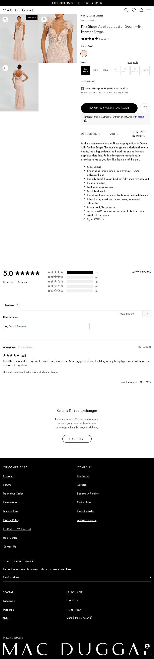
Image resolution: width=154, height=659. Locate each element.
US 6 (105, 70)
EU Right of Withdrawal (17, 529)
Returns (7, 485)
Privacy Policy (11, 520)
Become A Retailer (87, 493)
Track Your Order (13, 493)
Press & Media (85, 511)
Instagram (8, 610)
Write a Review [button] (141, 272)
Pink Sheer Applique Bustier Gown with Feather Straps (30, 372)
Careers (81, 485)
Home (84, 15)
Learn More (77, 439)
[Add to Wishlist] (145, 108)
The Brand (83, 476)
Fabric (114, 134)
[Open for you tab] (147, 646)
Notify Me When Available (109, 108)
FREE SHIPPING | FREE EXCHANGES (77, 3)
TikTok (6, 618)
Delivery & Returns (139, 133)
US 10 (126, 72)
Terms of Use (10, 511)
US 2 (86, 72)
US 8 (116, 72)
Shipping (8, 476)
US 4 (95, 70)
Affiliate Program (86, 520)
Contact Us (9, 547)
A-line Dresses (96, 15)
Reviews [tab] (9, 305)
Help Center (10, 538)
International (10, 502)
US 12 (136, 72)
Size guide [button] (133, 62)
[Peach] (84, 53)
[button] (141, 10)
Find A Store (84, 502)
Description (90, 134)
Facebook (9, 601)
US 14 (145, 70)
